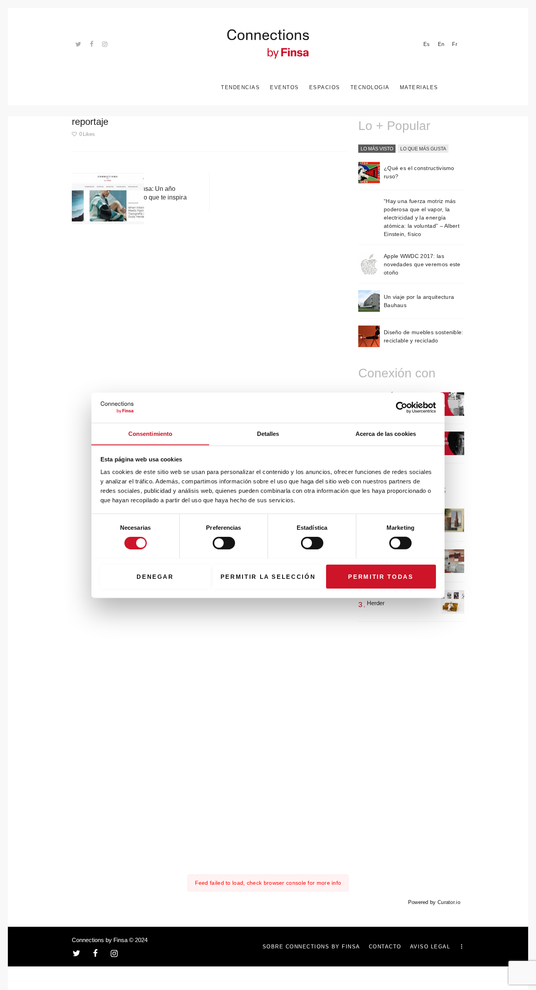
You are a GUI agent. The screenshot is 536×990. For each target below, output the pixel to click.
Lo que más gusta (423, 149)
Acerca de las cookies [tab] (386, 433)
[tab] (377, 149)
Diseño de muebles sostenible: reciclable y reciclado (423, 336)
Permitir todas (380, 576)
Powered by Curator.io (434, 902)
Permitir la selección (268, 576)
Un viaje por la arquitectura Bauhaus (419, 301)
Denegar (155, 576)
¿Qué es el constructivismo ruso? (419, 172)
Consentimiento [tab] (150, 433)
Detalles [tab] (268, 433)
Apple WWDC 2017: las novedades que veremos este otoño (422, 264)
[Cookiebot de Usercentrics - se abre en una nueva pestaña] (401, 408)
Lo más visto (377, 149)
